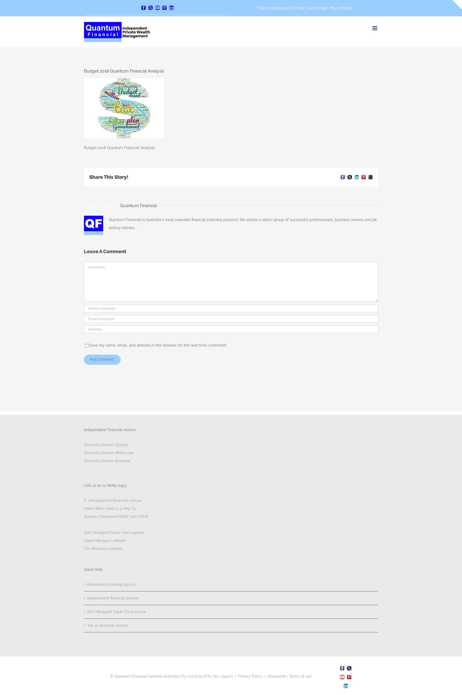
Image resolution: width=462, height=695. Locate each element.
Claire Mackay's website (105, 540)
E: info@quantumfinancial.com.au (113, 500)
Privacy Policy (250, 676)
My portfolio (341, 8)
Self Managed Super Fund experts (114, 532)
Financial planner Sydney (106, 445)
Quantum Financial (138, 205)
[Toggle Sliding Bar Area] (457, 5)
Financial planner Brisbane (107, 461)
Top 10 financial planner (108, 625)
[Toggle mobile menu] (375, 28)
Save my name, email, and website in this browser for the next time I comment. (158, 345)
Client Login (317, 8)
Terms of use (300, 676)
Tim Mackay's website (103, 548)
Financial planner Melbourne (109, 453)
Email (299, 8)
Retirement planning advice (111, 584)
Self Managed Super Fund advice (116, 612)
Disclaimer (277, 676)
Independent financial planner (113, 598)
